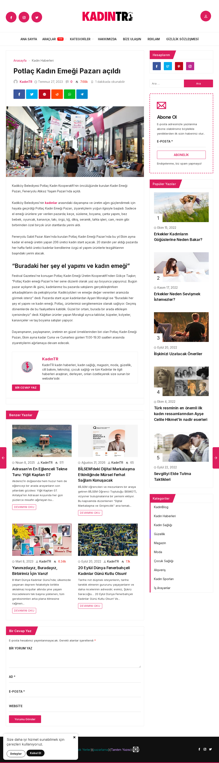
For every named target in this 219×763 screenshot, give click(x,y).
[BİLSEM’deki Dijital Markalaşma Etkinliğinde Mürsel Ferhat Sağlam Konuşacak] (108, 440)
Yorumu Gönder (25, 719)
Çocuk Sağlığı (163, 561)
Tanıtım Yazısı (120, 750)
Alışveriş (160, 570)
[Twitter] (36, 17)
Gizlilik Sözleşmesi (182, 39)
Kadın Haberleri (165, 516)
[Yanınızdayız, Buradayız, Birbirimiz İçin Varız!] (42, 539)
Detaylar (16, 753)
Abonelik (181, 155)
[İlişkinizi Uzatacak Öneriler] (181, 326)
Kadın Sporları (164, 579)
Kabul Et (35, 753)
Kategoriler (80, 39)
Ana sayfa (29, 39)
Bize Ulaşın (132, 39)
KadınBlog (161, 507)
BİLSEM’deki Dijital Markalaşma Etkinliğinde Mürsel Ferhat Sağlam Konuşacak (106, 474)
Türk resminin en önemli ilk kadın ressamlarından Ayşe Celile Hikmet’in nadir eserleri (180, 414)
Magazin (160, 543)
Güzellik (159, 534)
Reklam (154, 39)
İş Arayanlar (162, 588)
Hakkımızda (107, 39)
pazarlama (100, 750)
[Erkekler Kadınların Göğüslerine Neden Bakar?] (181, 207)
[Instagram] (24, 17)
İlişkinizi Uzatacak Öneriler (178, 354)
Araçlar (49, 39)
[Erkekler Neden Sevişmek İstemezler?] (181, 267)
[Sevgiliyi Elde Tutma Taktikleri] (181, 446)
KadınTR (26, 81)
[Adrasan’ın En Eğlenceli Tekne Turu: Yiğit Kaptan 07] (42, 440)
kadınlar (51, 203)
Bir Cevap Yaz (26, 387)
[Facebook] (11, 17)
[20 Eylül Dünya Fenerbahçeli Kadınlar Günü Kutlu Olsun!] (108, 539)
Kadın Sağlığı (163, 525)
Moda (158, 552)
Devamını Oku (24, 507)
